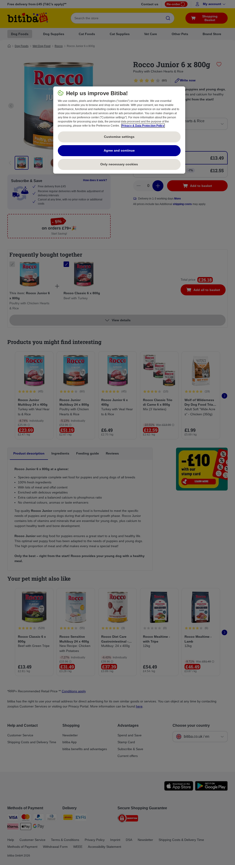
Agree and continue (119, 150)
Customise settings (119, 137)
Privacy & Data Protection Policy (143, 125)
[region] (119, 130)
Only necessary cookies (119, 164)
